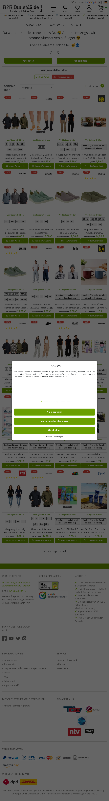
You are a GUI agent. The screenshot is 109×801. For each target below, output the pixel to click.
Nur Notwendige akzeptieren (54, 421)
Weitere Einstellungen (54, 436)
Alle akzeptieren (54, 412)
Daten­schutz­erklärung (49, 402)
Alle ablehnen (54, 430)
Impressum (65, 402)
